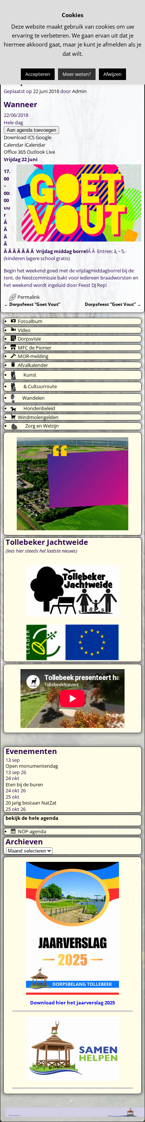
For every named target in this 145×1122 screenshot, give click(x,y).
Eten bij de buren (24, 784)
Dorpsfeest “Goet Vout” (32, 304)
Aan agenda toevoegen (31, 130)
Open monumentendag (32, 766)
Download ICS (19, 137)
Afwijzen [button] (112, 74)
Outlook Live (41, 151)
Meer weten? (76, 74)
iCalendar (35, 144)
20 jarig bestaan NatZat (31, 802)
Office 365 (15, 151)
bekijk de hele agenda (32, 818)
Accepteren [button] (37, 74)
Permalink (28, 297)
